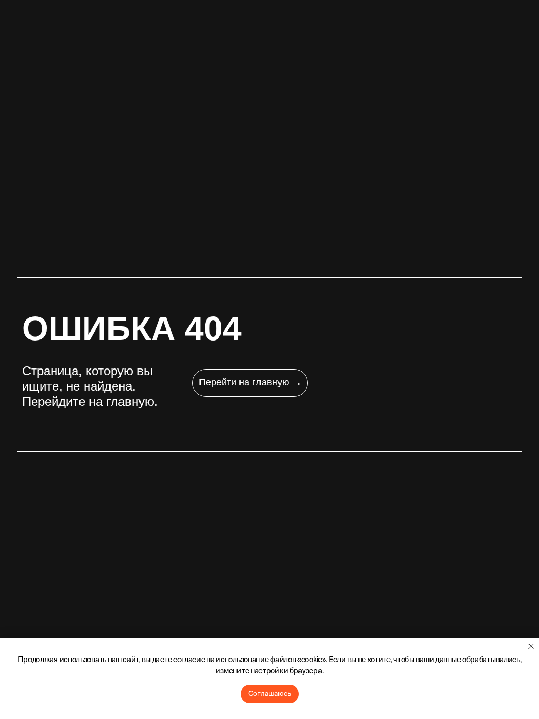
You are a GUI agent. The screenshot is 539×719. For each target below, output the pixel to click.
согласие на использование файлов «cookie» (249, 659)
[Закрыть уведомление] (531, 646)
